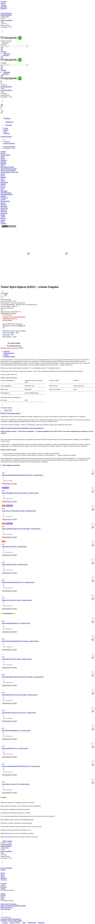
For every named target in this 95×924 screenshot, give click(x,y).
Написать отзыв (8, 410)
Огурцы (3, 173)
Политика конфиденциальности (11, 919)
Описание (7, 351)
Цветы (3, 156)
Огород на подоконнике (8, 170)
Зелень (3, 158)
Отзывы (6, 355)
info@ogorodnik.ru (6, 20)
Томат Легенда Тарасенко (9, 904)
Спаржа (3, 199)
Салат (2, 899)
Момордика (4, 208)
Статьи (3, 888)
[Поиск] (2, 105)
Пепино (3, 203)
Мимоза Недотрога (7, 907)
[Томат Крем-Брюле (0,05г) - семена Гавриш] (47, 253)
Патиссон (4, 204)
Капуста (3, 185)
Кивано (3, 215)
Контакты (4, 887)
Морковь (3, 177)
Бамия (3, 221)
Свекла (3, 180)
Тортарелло (4, 197)
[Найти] (2, 48)
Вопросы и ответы (9, 356)
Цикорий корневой (6, 194)
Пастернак (4, 206)
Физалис (3, 196)
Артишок (3, 223)
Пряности (4, 160)
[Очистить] (27, 46)
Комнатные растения (7, 167)
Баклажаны (4, 182)
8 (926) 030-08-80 (6, 13)
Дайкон (3, 216)
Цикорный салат (6, 192)
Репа (2, 189)
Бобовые (3, 161)
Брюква (3, 220)
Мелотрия (4, 209)
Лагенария (4, 213)
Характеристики (9, 353)
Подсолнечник (5, 201)
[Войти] (1, 107)
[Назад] (5, 140)
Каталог (3, 869)
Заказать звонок (4, 16)
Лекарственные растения (8, 168)
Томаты (3, 893)
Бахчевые (3, 163)
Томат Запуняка (6, 909)
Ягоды (3, 165)
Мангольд (4, 211)
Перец (3, 175)
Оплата (3, 885)
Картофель (4, 191)
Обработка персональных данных (11, 920)
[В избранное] (4, 295)
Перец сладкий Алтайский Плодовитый (13, 905)
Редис (2, 179)
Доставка (3, 883)
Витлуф (3, 218)
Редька (3, 187)
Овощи (3, 873)
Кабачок (3, 184)
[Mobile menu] (2, 75)
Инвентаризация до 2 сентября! (8, 313)
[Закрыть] (2, 112)
